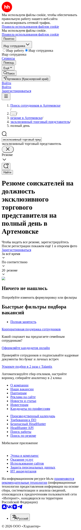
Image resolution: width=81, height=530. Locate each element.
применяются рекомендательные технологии (38, 480)
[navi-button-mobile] (6, 96)
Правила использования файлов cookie (30, 34)
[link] (9, 73)
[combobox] (22, 139)
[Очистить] (8, 149)
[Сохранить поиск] (6, 166)
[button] (6, 83)
